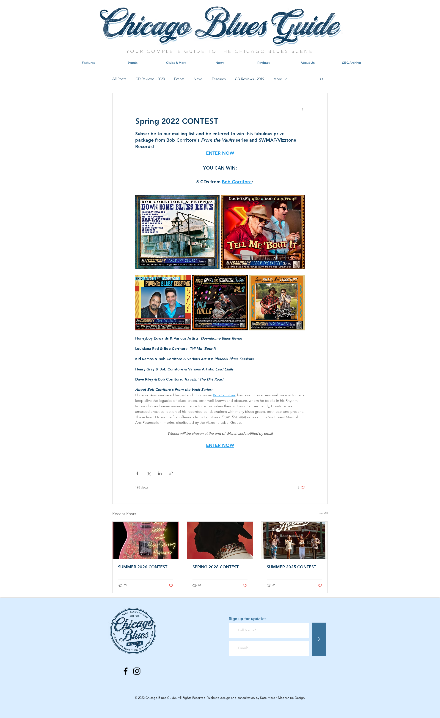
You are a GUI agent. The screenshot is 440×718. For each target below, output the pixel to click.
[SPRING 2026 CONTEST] (220, 540)
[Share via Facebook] (137, 473)
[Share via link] (171, 473)
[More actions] (302, 109)
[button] (176, 62)
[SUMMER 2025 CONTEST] (294, 540)
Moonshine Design (291, 698)
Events (179, 79)
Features (219, 79)
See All (323, 513)
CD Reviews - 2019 (249, 79)
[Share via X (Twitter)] (148, 473)
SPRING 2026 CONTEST (215, 567)
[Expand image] (177, 232)
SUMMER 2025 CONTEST (291, 567)
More (277, 79)
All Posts (119, 79)
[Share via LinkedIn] (160, 473)
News (198, 79)
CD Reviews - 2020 (150, 79)
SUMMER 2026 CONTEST (142, 567)
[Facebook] (125, 671)
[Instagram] (137, 671)
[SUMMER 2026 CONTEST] (146, 540)
